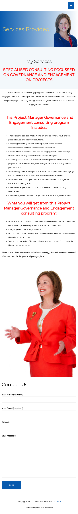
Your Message (9, 435)
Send (11, 485)
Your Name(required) (12, 394)
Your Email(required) (12, 408)
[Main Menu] (71, 5)
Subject (5, 422)
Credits (57, 501)
